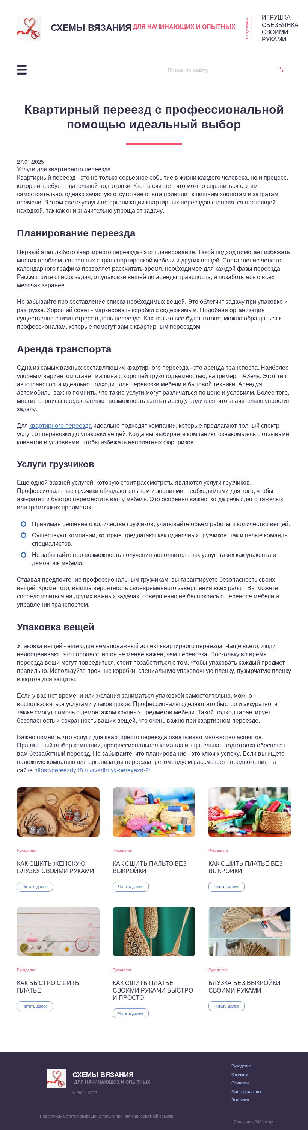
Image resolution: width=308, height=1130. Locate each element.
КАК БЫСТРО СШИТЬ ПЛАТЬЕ (48, 986)
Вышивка (240, 1099)
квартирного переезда (60, 425)
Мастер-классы (246, 1091)
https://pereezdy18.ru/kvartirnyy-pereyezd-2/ (92, 770)
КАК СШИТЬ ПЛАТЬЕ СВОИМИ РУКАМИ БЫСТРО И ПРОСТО (153, 990)
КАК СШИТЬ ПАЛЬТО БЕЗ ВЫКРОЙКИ (150, 867)
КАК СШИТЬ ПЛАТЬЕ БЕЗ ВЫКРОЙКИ (245, 867)
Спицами (240, 1083)
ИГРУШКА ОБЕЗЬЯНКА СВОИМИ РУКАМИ (280, 28)
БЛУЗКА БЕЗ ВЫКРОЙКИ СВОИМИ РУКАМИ (244, 986)
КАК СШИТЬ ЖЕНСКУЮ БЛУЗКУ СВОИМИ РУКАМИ (55, 867)
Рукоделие (26, 850)
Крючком (239, 1074)
